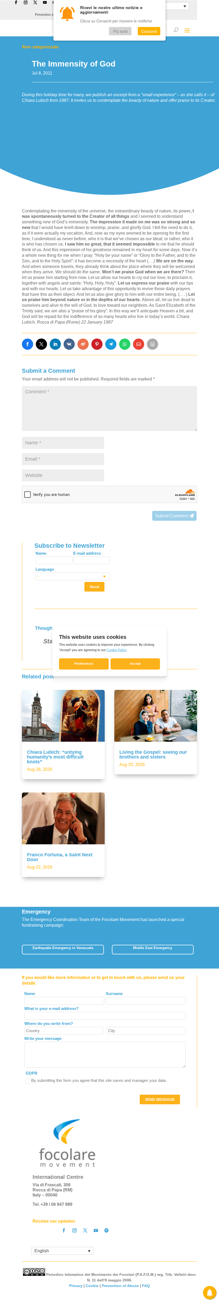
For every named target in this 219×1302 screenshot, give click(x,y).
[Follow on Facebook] (64, 1230)
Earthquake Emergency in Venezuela (63, 948)
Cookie (92, 1286)
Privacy (76, 1286)
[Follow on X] (85, 1230)
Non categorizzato (40, 47)
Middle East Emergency (152, 948)
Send (94, 587)
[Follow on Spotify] (106, 1230)
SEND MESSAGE (160, 1099)
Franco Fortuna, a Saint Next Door (59, 857)
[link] (27, 344)
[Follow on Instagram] (74, 1230)
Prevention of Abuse (49, 15)
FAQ (146, 1286)
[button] (197, 951)
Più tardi (120, 31)
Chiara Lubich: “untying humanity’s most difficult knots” (55, 756)
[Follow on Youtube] (96, 1230)
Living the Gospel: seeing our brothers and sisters (153, 754)
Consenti (149, 31)
